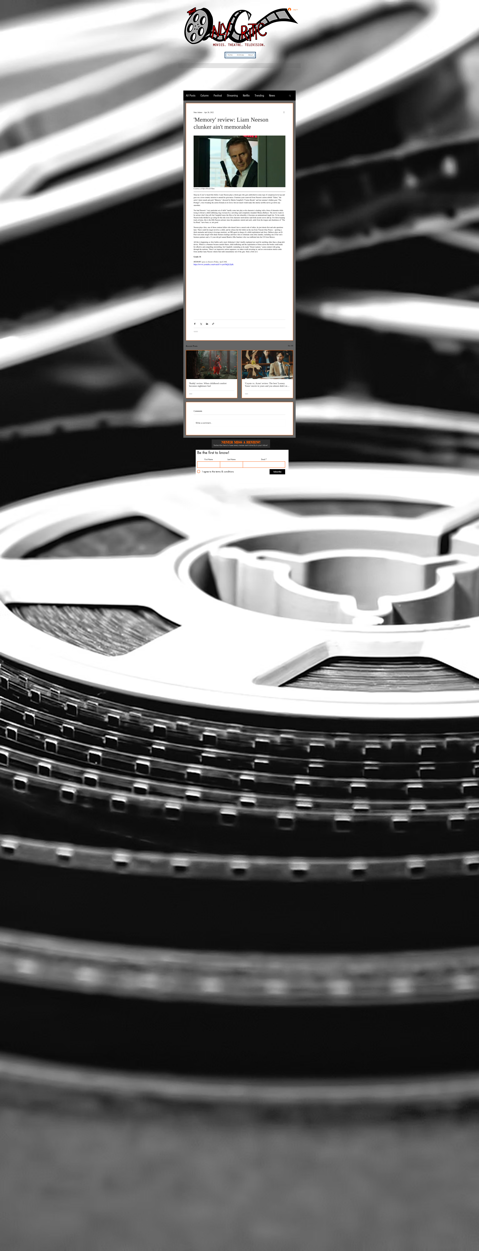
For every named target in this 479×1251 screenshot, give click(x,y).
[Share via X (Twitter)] (201, 324)
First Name (208, 459)
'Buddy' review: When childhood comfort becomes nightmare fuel (208, 384)
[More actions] (283, 112)
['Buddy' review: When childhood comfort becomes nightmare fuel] (211, 364)
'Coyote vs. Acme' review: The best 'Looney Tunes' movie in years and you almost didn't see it (266, 384)
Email (263, 459)
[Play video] (239, 288)
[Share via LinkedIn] (207, 324)
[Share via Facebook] (195, 324)
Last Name (232, 459)
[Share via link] (213, 324)
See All (290, 345)
